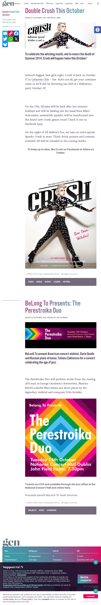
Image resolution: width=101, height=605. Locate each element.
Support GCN (59, 3)
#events (48, 282)
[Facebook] (16, 33)
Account (90, 3)
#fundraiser (51, 510)
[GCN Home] (8, 4)
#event (41, 510)
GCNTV (26, 3)
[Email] (5, 33)
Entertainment (11, 560)
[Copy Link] (10, 33)
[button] (97, 29)
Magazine (17, 3)
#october (66, 282)
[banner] (60, 335)
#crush (31, 282)
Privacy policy (27, 599)
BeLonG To (31, 354)
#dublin (39, 282)
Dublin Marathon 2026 (37, 3)
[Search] (98, 4)
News (7, 556)
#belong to (32, 510)
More (82, 3)
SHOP (76, 3)
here (40, 124)
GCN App (33, 560)
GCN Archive (49, 3)
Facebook (73, 149)
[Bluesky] (5, 44)
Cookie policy (8, 599)
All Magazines (35, 556)
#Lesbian (57, 282)
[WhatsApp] (10, 39)
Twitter (60, 152)
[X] (16, 39)
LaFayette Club (40, 79)
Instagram (57, 560)
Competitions (69, 3)
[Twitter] (5, 39)
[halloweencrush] (60, 35)
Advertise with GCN (85, 560)
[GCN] (11, 545)
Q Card (80, 556)
